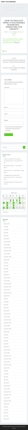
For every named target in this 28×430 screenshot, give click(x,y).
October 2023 (7, 325)
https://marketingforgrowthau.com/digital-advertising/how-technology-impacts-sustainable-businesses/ (13, 40)
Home (5, 51)
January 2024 (7, 316)
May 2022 (6, 376)
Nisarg (14, 428)
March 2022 (6, 383)
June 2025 (6, 265)
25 (7, 207)
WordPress (18, 426)
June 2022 (6, 373)
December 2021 (7, 391)
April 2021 (6, 416)
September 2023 (7, 328)
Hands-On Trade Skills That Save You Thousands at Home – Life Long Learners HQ (13, 160)
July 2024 (6, 298)
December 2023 (7, 319)
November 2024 (7, 286)
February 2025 (7, 277)
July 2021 (6, 407)
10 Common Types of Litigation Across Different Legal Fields (14, 67)
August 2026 (6, 223)
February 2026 (7, 241)
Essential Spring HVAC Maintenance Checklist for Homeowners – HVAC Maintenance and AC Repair (14, 60)
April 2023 (6, 343)
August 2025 (6, 259)
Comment (7, 87)
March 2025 (6, 274)
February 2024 (7, 313)
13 (13, 203)
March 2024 (6, 310)
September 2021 (7, 401)
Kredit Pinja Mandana (8, 2)
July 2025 (6, 262)
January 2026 (7, 244)
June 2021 (6, 409)
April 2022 (6, 379)
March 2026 (6, 238)
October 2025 (7, 253)
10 (3, 203)
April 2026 (6, 235)
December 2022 (7, 355)
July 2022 (6, 370)
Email (6, 113)
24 (3, 207)
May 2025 (6, 268)
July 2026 (6, 226)
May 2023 (6, 340)
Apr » (7, 212)
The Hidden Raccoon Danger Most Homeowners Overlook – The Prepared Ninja (13, 177)
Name (6, 107)
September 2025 (7, 256)
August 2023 (6, 331)
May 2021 (6, 412)
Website (6, 120)
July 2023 (6, 334)
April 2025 (6, 271)
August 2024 (6, 295)
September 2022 (7, 364)
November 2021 (7, 394)
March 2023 (6, 346)
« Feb (4, 212)
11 (7, 203)
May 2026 (6, 232)
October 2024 (7, 289)
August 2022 (6, 368)
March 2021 (6, 419)
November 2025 (7, 250)
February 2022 (7, 386)
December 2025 (7, 247)
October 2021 (7, 398)
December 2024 (7, 283)
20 (13, 205)
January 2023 (7, 352)
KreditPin (18, 31)
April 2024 (6, 307)
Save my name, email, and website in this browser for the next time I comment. (14, 128)
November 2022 (7, 358)
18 (7, 205)
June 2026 (6, 229)
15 (20, 203)
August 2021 (6, 404)
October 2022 (7, 361)
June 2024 (6, 301)
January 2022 (7, 389)
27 (13, 207)
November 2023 (7, 322)
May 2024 (6, 304)
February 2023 (7, 349)
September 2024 (7, 292)
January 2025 (7, 280)
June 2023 (6, 337)
